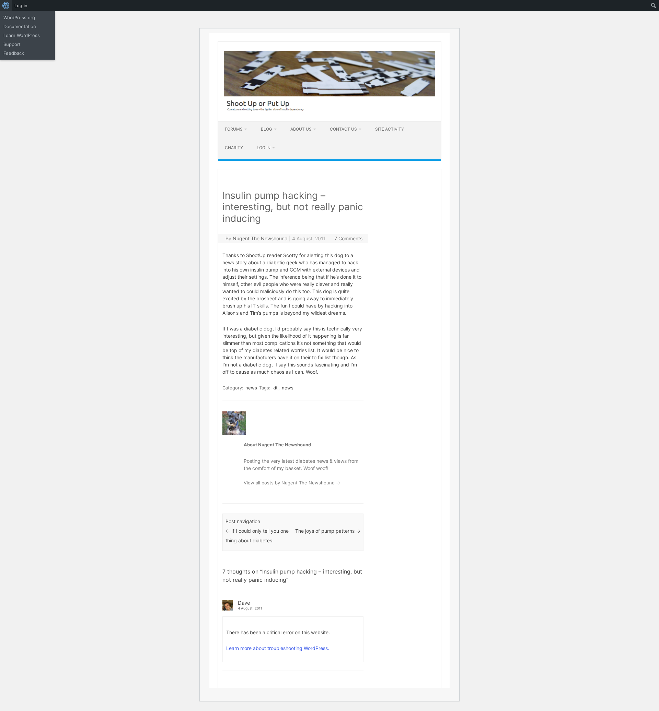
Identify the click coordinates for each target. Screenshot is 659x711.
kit (275, 387)
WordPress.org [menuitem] (19, 17)
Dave (244, 603)
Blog (266, 129)
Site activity (389, 129)
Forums (234, 129)
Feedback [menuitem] (13, 53)
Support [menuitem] (12, 44)
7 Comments (348, 238)
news (251, 387)
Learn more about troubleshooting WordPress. (277, 648)
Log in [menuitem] (20, 5)
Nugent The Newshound (260, 238)
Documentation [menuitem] (19, 26)
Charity (234, 147)
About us (301, 129)
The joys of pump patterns (327, 531)
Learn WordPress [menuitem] (21, 35)
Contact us (343, 129)
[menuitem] (6, 5)
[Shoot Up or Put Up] (329, 109)
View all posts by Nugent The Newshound (292, 482)
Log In (263, 147)
